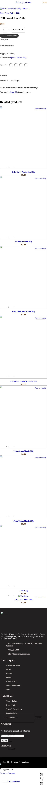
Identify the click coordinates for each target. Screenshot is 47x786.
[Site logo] (23, 2)
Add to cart (18, 30)
